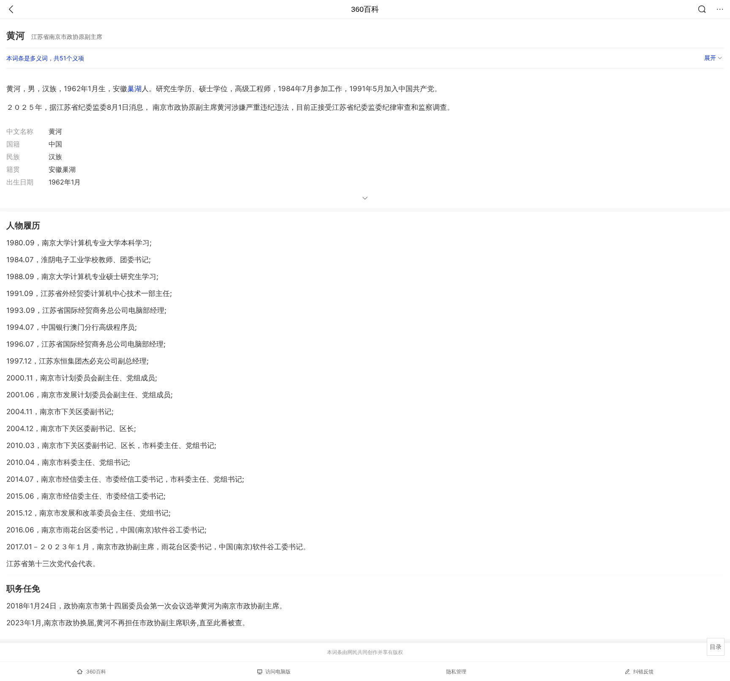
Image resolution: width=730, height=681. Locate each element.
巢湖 (134, 88)
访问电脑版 (278, 671)
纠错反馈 (643, 671)
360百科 (365, 9)
